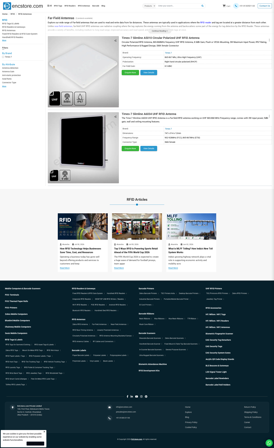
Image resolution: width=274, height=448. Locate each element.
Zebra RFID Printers (239, 293)
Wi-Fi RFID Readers (79, 305)
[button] (202, 6)
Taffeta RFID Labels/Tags (15, 385)
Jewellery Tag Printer (214, 299)
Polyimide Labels (79, 361)
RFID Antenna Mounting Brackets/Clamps (115, 336)
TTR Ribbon (191, 319)
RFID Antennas (90, 6)
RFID (13, 14)
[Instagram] (141, 396)
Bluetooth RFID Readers (81, 311)
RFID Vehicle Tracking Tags (54, 362)
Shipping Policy (251, 412)
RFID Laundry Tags (13, 367)
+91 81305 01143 (123, 418)
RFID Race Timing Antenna (82, 330)
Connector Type (9, 82)
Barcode (104, 6)
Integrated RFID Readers (81, 299)
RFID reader (205, 22)
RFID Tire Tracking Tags (31, 362)
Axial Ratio (7, 79)
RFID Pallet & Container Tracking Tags (38, 367)
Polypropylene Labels (118, 355)
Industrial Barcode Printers (149, 299)
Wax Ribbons (159, 319)
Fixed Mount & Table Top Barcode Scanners (181, 344)
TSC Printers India (168, 293)
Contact (247, 427)
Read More (64, 268)
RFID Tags (59, 6)
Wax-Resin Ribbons (176, 319)
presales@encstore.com (126, 412)
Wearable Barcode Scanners (150, 338)
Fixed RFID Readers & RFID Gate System (87, 293)
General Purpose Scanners (176, 350)
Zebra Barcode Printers (148, 293)
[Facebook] (127, 396)
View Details (148, 72)
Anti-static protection (11, 75)
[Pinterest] (146, 396)
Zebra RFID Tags (12, 350)
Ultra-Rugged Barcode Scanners (151, 355)
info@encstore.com (124, 407)
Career (247, 422)
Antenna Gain (8, 71)
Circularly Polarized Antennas (83, 336)
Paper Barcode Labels (80, 355)
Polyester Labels (99, 355)
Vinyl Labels (94, 361)
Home (5, 14)
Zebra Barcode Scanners (174, 338)
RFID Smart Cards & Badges (16, 379)
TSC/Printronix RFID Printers (217, 293)
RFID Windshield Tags (54, 373)
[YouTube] (136, 396)
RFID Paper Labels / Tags (15, 356)
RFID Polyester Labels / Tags (40, 356)
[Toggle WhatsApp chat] (269, 443)
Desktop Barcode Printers (188, 293)
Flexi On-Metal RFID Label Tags (43, 379)
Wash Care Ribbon (146, 324)
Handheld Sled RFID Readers (105, 311)
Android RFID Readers (117, 305)
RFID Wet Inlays (53, 350)
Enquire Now (130, 72)
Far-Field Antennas (99, 324)
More (4, 40)
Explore (188, 412)
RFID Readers (73, 6)
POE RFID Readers (98, 305)
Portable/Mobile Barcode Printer (176, 299)
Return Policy (250, 407)
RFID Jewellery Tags (34, 373)
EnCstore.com (136, 439)
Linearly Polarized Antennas (108, 330)
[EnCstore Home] (23, 6)
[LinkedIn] (132, 396)
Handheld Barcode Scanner (149, 344)
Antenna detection (10, 68)
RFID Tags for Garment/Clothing (18, 345)
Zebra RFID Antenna (80, 324)
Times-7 (8, 57)
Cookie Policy (191, 427)
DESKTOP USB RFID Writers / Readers (109, 299)
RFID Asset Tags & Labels (44, 345)
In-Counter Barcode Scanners (150, 350)
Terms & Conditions (252, 417)
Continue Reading (159, 31)
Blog (115, 6)
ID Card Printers (145, 305)
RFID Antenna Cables (80, 341)
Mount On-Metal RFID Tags (32, 350)
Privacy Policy (191, 422)
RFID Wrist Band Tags (14, 373)
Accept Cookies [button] (35, 443)
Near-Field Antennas (118, 324)
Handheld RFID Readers (116, 293)
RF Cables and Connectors (103, 341)
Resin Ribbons (144, 319)
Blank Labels (108, 361)
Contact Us (264, 6)
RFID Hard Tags (12, 362)
